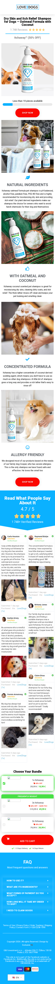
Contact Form (22, 927)
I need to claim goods (20, 910)
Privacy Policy (23, 925)
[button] (27, 880)
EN (17, 977)
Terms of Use (9, 925)
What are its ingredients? (22, 887)
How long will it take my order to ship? (25, 903)
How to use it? (15, 880)
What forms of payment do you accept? (25, 894)
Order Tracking (36, 925)
